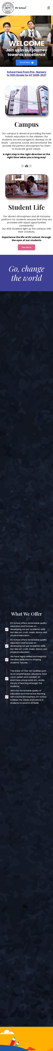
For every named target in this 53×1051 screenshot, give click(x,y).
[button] (48, 8)
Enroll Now (25, 62)
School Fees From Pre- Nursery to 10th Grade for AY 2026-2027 (26, 73)
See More (26, 247)
